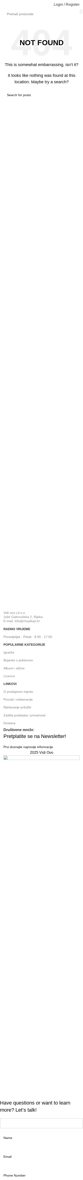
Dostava (9, 723)
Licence (9, 676)
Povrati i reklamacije (18, 699)
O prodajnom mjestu (18, 691)
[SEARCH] (81, 11)
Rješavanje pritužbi (17, 707)
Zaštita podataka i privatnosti (24, 715)
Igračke (8, 652)
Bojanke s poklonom (18, 660)
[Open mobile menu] (5, 4)
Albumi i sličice (14, 668)
